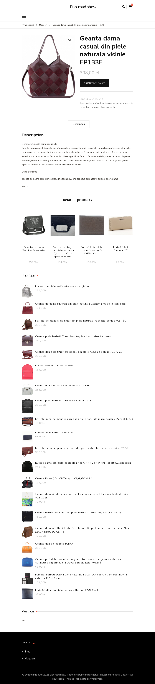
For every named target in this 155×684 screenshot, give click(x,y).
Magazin (30, 658)
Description (79, 124)
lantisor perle (108, 107)
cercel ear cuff (93, 103)
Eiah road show (83, 6)
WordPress (96, 679)
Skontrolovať (94, 83)
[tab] (78, 124)
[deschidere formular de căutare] (123, 6)
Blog (28, 651)
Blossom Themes (64, 679)
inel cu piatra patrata (113, 103)
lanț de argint (93, 107)
